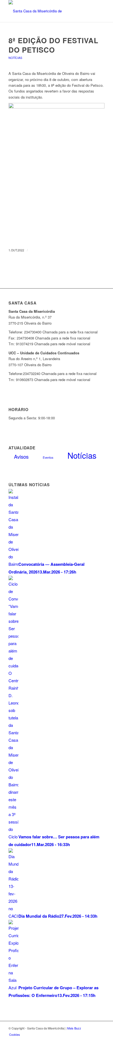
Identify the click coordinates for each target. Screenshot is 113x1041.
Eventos (48, 457)
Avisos (21, 456)
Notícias (15, 58)
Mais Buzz (74, 1028)
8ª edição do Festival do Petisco (53, 45)
